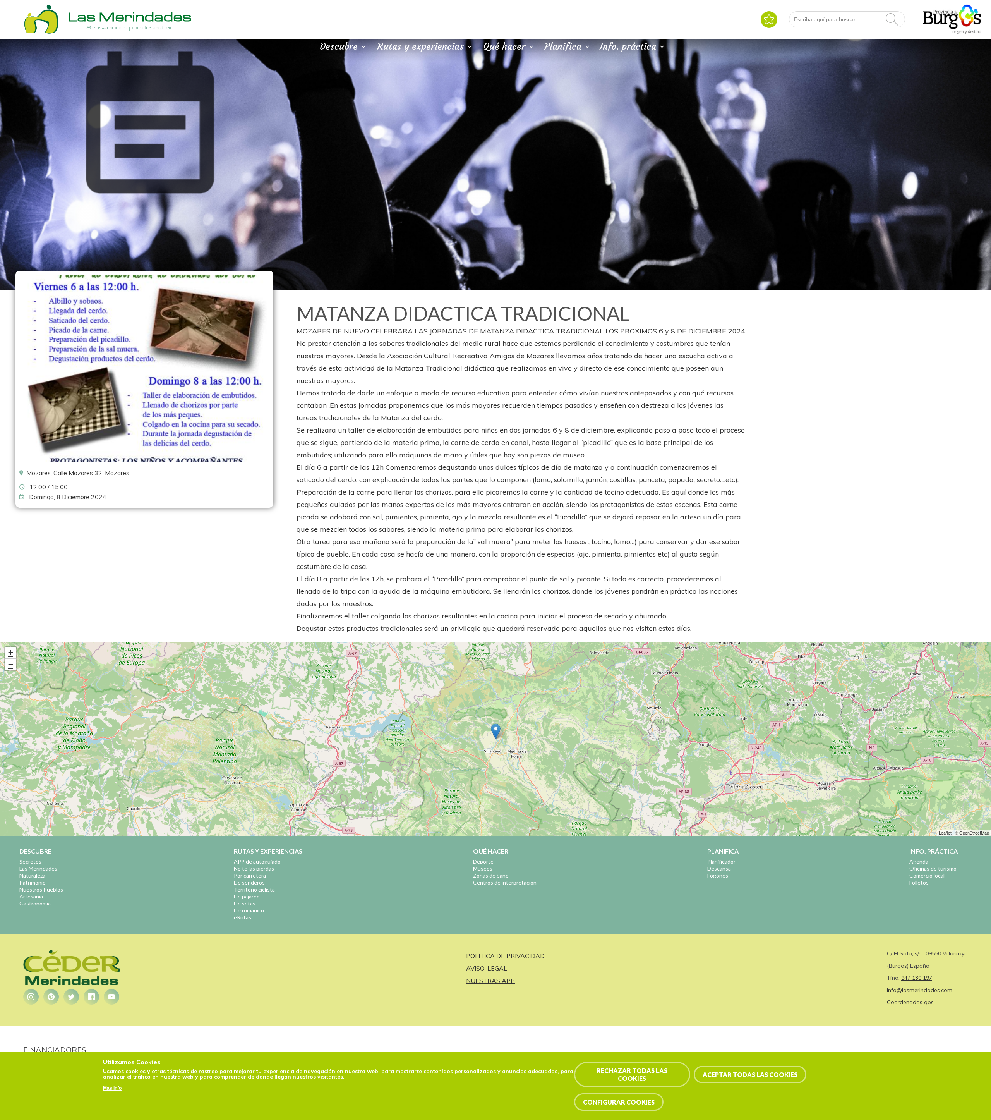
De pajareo (247, 896)
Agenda (918, 861)
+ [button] (10, 653)
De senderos (249, 882)
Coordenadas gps (910, 1002)
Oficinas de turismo (933, 868)
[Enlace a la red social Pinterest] (51, 997)
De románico (249, 910)
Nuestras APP (490, 980)
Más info (112, 1088)
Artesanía (31, 896)
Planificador (721, 861)
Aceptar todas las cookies (750, 1074)
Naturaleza (32, 875)
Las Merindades (38, 868)
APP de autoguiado (257, 861)
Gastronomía (35, 903)
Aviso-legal (486, 968)
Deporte (483, 861)
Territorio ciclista (254, 889)
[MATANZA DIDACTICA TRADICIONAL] (144, 460)
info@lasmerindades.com (919, 990)
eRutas (242, 917)
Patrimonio (32, 882)
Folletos (919, 882)
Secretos (30, 861)
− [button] (10, 664)
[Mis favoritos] (769, 19)
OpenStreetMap (974, 833)
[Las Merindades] (41, 32)
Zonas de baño (491, 875)
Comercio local (927, 875)
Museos (482, 868)
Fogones (717, 875)
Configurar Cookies (619, 1102)
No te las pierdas (254, 868)
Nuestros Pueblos (41, 889)
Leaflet (945, 833)
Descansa (719, 868)
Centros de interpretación (505, 882)
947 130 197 (916, 977)
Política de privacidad (505, 956)
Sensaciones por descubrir (129, 27)
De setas (244, 903)
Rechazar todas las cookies (632, 1074)
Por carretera (250, 875)
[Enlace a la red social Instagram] (31, 997)
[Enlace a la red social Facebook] (91, 997)
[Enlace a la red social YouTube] (111, 997)
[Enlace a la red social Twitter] (71, 997)
